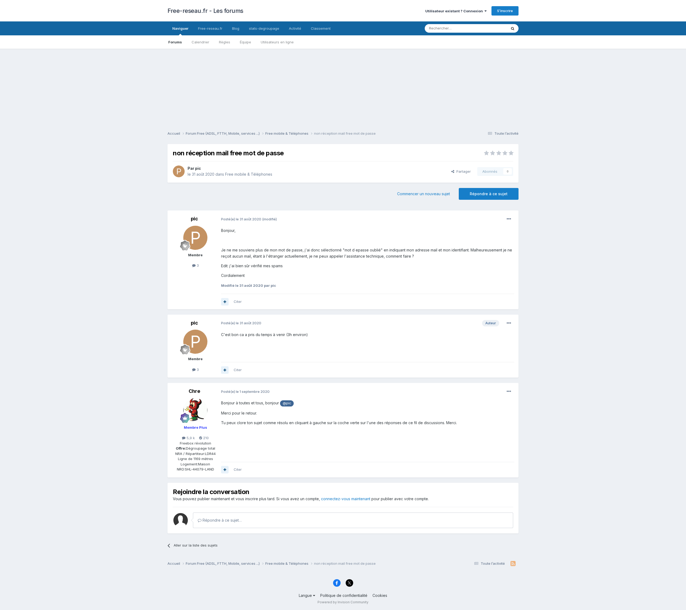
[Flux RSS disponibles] (513, 563)
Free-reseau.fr (210, 28)
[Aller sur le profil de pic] (179, 171)
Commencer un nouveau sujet (423, 193)
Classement (321, 28)
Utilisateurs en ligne (277, 42)
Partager (462, 171)
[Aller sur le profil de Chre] (195, 410)
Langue (306, 595)
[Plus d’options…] (509, 219)
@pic (287, 403)
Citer (238, 301)
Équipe (245, 42)
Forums (175, 42)
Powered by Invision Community (343, 602)
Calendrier (200, 42)
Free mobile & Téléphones (248, 174)
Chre (194, 391)
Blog (235, 28)
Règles (224, 42)
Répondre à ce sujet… (222, 520)
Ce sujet (492, 28)
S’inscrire (505, 11)
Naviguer (180, 28)
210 (205, 438)
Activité (295, 28)
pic (198, 168)
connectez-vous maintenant (345, 498)
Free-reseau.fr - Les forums (205, 10)
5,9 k (190, 438)
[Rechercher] (513, 28)
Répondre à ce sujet (489, 193)
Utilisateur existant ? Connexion (454, 11)
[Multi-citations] (225, 302)
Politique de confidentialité (343, 595)
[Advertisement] (343, 86)
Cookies (379, 595)
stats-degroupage (264, 28)
